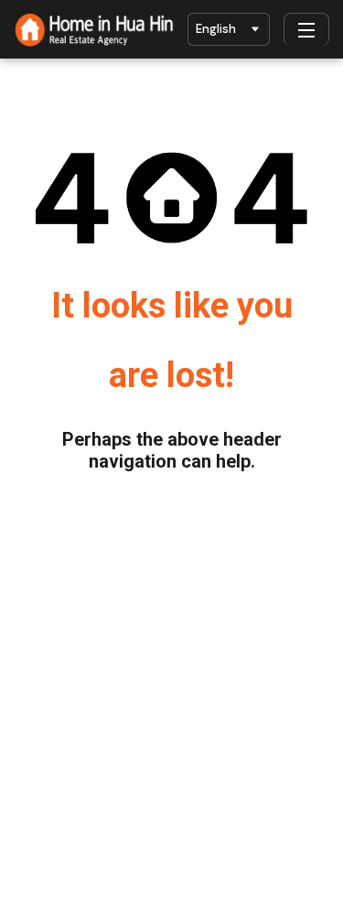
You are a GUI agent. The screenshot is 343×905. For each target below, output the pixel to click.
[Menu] (306, 29)
